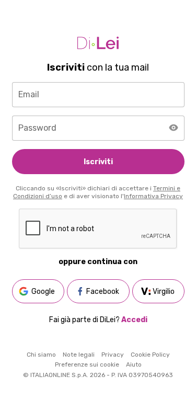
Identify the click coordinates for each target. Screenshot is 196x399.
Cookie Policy (150, 354)
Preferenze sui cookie (87, 364)
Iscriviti (98, 161)
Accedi (134, 319)
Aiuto (134, 364)
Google (43, 291)
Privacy (112, 354)
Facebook (102, 291)
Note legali (79, 354)
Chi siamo (41, 354)
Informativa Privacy (153, 196)
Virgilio (164, 291)
